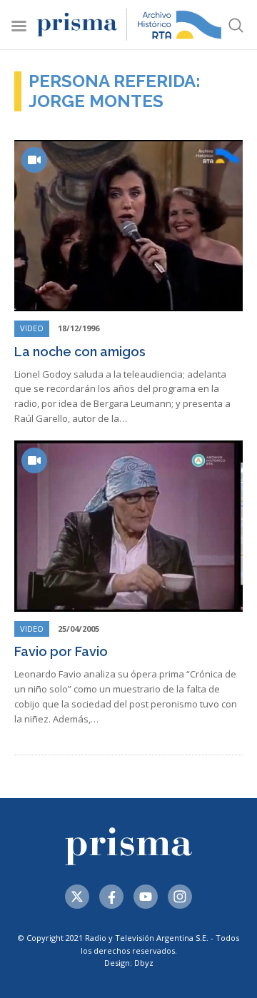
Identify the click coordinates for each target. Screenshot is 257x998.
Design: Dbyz (128, 962)
